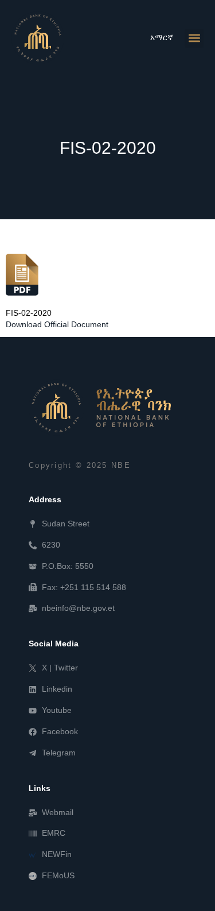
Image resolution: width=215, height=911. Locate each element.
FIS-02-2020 (29, 313)
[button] (194, 38)
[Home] (100, 407)
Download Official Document (57, 324)
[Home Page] (37, 37)
